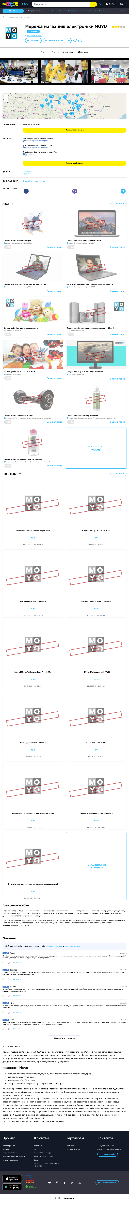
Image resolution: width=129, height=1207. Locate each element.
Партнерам (70, 1146)
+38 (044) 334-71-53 (105, 1146)
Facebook (27, 172)
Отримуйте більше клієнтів (34, 181)
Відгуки (55, 52)
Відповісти (17, 962)
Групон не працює (10, 1160)
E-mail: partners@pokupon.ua (109, 1149)
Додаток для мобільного (44, 1156)
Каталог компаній (35, 11)
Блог (36, 1160)
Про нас (44, 52)
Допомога (38, 1146)
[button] (65, 98)
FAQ (35, 1149)
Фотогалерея (68, 52)
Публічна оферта (73, 1149)
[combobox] (61, 4)
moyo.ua (26, 174)
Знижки (84, 52)
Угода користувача (10, 1153)
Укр (121, 4)
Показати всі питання (64, 1038)
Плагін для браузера (42, 1153)
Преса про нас (9, 1146)
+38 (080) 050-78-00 (32, 125)
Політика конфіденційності (14, 1156)
